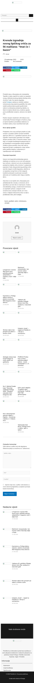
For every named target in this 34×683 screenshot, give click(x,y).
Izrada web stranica (14, 678)
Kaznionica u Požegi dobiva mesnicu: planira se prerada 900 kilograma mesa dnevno (9, 299)
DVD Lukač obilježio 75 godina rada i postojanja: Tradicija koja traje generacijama (24, 391)
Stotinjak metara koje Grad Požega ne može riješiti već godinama (9, 359)
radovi (16, 201)
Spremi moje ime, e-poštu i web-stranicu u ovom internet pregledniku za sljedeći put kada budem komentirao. (16, 486)
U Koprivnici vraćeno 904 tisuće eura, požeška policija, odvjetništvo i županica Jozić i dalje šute (9, 274)
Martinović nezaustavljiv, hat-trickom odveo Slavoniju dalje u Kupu (23, 271)
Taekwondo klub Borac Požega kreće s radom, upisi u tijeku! (24, 427)
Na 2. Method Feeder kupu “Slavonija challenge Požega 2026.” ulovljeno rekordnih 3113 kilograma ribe (9, 390)
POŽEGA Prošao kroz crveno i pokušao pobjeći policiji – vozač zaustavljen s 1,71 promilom (23, 361)
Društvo (6, 61)
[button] (17, 20)
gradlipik (11, 201)
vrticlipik (7, 203)
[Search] (31, 15)
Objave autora (17, 237)
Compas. (19, 194)
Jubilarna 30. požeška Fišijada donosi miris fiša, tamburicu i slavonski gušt (24, 303)
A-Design (22, 678)
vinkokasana (22, 201)
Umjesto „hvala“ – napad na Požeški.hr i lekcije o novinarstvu (20, 599)
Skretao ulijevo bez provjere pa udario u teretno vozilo (9, 331)
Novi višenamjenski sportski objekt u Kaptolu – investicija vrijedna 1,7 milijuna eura (9, 417)
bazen (6, 201)
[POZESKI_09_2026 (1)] (17, 33)
